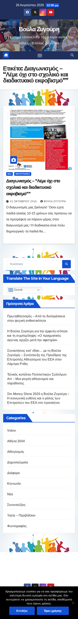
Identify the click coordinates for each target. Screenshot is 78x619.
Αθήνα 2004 (16, 441)
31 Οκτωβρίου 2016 (24, 201)
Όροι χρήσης (53, 610)
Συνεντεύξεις (16, 504)
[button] (72, 55)
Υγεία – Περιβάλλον (21, 515)
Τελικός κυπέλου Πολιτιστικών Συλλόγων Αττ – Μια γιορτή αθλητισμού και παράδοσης (37, 379)
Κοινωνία (14, 483)
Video (11, 430)
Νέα (9, 174)
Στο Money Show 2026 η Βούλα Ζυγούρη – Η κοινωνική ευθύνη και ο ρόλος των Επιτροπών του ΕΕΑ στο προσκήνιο (38, 398)
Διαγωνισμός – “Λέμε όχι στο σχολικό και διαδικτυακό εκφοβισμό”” (33, 187)
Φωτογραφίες (22, 174)
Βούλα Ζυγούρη (39, 29)
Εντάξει (22, 610)
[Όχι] (73, 603)
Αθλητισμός (15, 451)
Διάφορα (13, 473)
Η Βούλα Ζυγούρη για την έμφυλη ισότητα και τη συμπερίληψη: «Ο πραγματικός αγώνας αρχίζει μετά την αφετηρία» (37, 336)
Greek (18, 289)
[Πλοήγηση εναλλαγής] (39, 55)
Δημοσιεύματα (17, 462)
